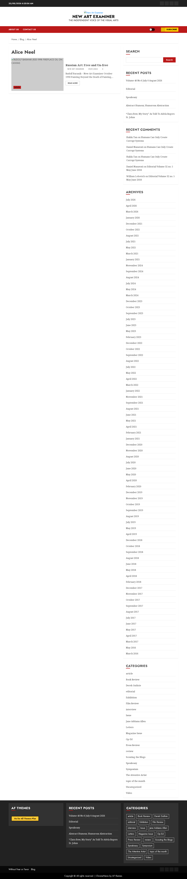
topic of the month (135, 781)
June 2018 (131, 563)
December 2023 (134, 301)
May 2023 (131, 331)
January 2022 (133, 390)
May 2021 (131, 420)
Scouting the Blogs (135, 757)
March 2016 (132, 653)
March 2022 (132, 384)
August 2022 (132, 360)
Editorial (130, 88)
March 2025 (132, 253)
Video (129, 792)
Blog (33, 869)
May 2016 (131, 647)
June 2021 (131, 414)
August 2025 (132, 235)
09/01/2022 (93, 69)
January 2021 (133, 438)
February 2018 (133, 581)
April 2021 (131, 426)
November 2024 (134, 265)
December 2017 (134, 587)
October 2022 (133, 349)
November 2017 (134, 593)
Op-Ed (129, 739)
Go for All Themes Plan (25, 818)
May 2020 (131, 474)
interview (131, 709)
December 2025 (134, 223)
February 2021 (133, 432)
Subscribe (171, 29)
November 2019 (134, 498)
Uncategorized (133, 786)
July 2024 (131, 283)
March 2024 (132, 295)
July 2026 (131, 199)
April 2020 (131, 480)
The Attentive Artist (136, 775)
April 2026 (131, 205)
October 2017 (133, 599)
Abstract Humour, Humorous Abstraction (147, 105)
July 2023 (131, 319)
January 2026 (133, 217)
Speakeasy (131, 97)
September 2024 (134, 271)
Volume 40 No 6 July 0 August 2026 (144, 80)
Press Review (133, 745)
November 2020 (134, 450)
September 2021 (134, 402)
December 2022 (134, 343)
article (17, 87)
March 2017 (132, 641)
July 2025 (131, 241)
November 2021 (134, 396)
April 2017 (131, 635)
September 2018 (134, 552)
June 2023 (131, 325)
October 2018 (133, 546)
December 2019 (134, 492)
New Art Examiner (93, 16)
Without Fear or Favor (19, 869)
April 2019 (131, 534)
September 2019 (134, 510)
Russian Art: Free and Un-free (87, 65)
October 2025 (133, 229)
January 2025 (133, 259)
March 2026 (132, 211)
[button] (158, 29)
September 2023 (134, 313)
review (129, 751)
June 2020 (131, 468)
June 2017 (131, 623)
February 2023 (133, 337)
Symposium (132, 769)
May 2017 (131, 629)
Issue (128, 715)
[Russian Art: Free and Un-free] (37, 74)
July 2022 (131, 366)
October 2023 (133, 307)
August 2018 (132, 558)
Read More (73, 83)
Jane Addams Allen (136, 721)
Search (133, 51)
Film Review (132, 703)
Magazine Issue (134, 733)
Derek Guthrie (133, 685)
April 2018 (131, 576)
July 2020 (131, 462)
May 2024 (131, 289)
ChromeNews (102, 875)
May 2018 (131, 569)
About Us (14, 29)
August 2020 (132, 456)
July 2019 (131, 522)
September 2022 (134, 355)
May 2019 (131, 528)
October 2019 (133, 504)
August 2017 (132, 611)
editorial (130, 691)
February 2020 (133, 486)
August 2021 (132, 408)
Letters (129, 727)
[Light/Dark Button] (152, 29)
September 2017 (134, 605)
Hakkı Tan (131, 137)
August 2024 (132, 277)
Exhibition (131, 697)
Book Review (132, 679)
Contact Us (29, 29)
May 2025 (131, 247)
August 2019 (132, 516)
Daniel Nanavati (134, 146)
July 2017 (131, 617)
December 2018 (134, 540)
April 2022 (131, 378)
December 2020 (134, 444)
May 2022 (131, 372)
